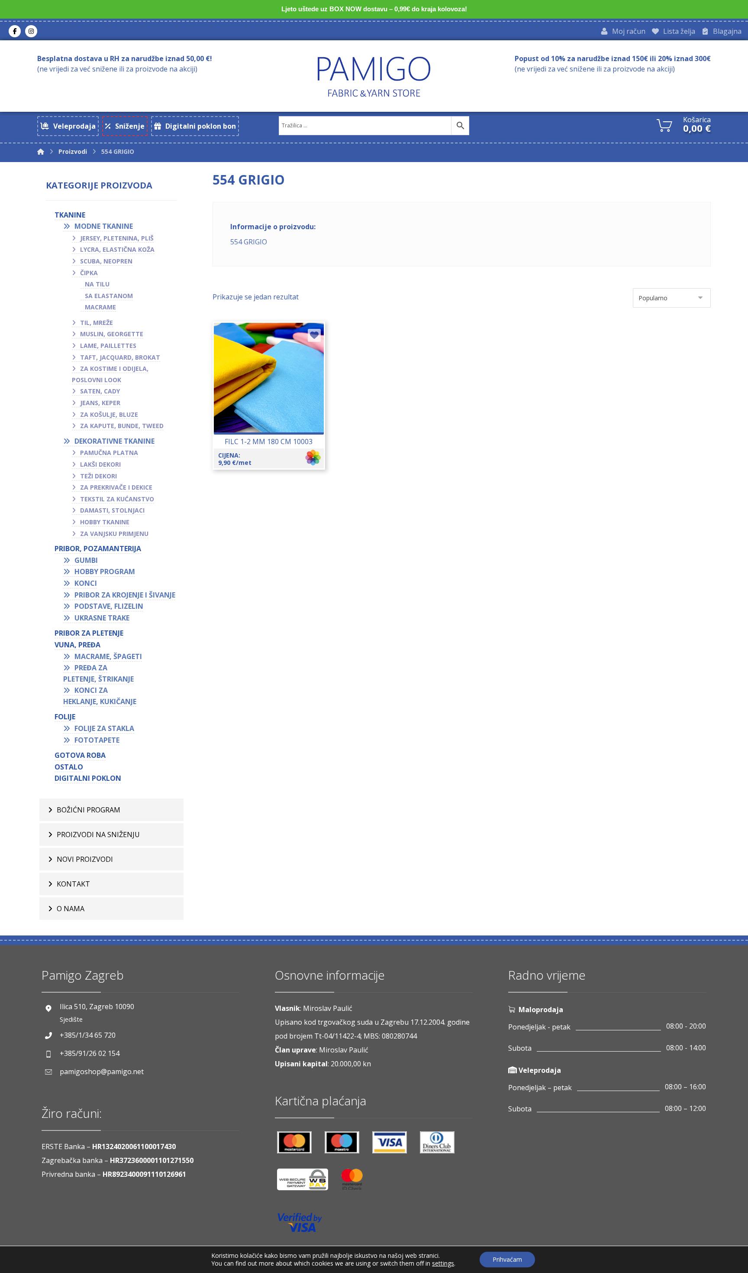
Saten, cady (100, 391)
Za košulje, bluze (109, 414)
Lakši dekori (100, 464)
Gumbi (86, 560)
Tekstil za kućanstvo (117, 499)
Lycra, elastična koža (117, 249)
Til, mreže (96, 322)
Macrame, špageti (108, 656)
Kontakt (73, 884)
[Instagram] (31, 31)
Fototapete (96, 740)
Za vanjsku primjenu (114, 533)
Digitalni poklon (88, 778)
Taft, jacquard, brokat (120, 357)
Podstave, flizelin (108, 606)
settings (443, 1263)
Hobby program (104, 571)
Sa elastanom (109, 296)
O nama (70, 908)
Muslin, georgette (111, 334)
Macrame (100, 307)
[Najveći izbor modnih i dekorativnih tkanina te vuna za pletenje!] (374, 76)
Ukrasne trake (101, 618)
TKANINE (70, 215)
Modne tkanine (103, 226)
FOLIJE (65, 716)
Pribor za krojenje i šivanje (124, 595)
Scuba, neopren (106, 261)
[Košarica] (664, 124)
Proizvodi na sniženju (98, 834)
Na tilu (97, 284)
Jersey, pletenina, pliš (117, 238)
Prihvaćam (507, 1259)
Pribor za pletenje (89, 633)
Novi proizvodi (85, 859)
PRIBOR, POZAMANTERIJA (98, 548)
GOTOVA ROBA (80, 755)
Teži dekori (98, 476)
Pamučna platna (109, 452)
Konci (85, 583)
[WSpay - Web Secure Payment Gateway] (307, 1182)
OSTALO (69, 767)
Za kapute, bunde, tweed (122, 426)
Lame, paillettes (108, 345)
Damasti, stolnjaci (112, 510)
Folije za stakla (104, 728)
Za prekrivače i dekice (116, 487)
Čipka (89, 273)
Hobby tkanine (104, 522)
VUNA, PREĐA (77, 644)
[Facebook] (15, 31)
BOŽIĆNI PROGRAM (88, 810)
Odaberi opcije (274, 403)
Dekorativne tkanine (114, 441)
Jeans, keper (100, 403)
